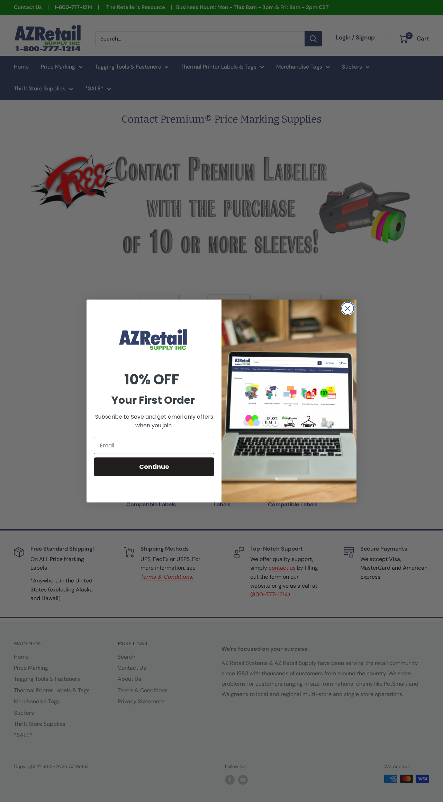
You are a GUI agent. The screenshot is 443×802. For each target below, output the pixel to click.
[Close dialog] (348, 308)
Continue (154, 466)
